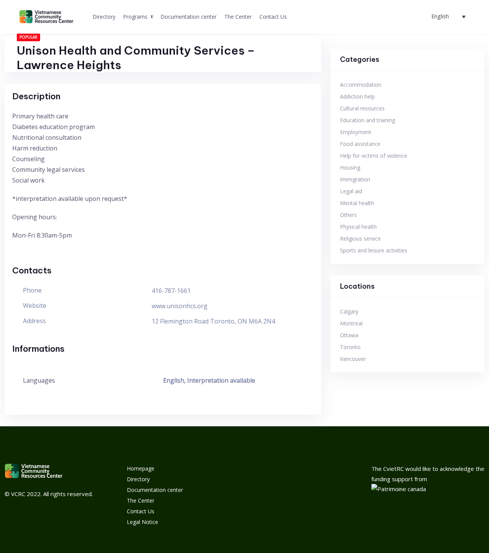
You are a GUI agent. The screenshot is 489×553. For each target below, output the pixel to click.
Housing (350, 167)
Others (348, 214)
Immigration (355, 179)
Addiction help (357, 96)
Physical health (358, 226)
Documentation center (188, 16)
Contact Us (273, 16)
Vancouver (353, 358)
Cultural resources (362, 108)
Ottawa (349, 335)
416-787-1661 (171, 290)
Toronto (350, 347)
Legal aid (351, 191)
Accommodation (360, 84)
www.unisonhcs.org (179, 306)
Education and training (367, 120)
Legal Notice (142, 522)
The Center (238, 16)
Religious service (360, 238)
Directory (103, 16)
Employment (355, 132)
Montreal (351, 323)
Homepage (140, 468)
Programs (135, 16)
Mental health (357, 203)
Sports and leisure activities (373, 250)
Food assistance (360, 143)
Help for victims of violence (373, 155)
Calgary (349, 311)
